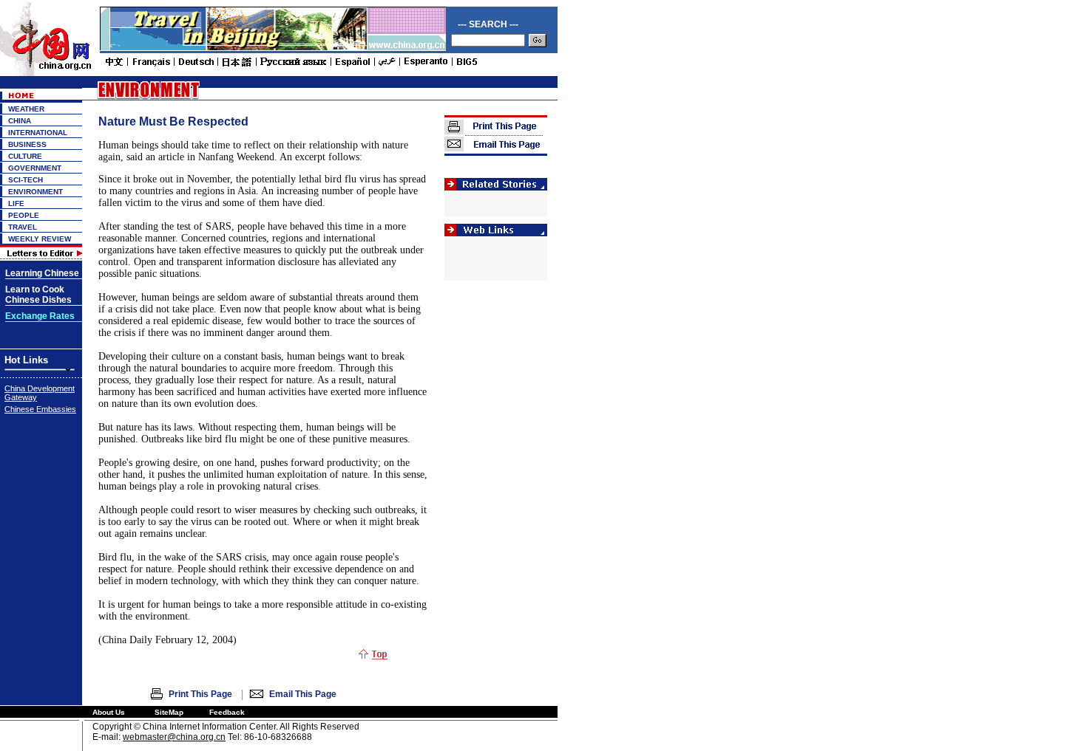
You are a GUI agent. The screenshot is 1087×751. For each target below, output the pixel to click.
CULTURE (25, 156)
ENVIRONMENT (35, 192)
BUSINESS (27, 144)
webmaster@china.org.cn (174, 737)
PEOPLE (23, 215)
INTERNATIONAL (37, 132)
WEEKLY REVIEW (39, 239)
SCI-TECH (25, 180)
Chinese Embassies (40, 409)
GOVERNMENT (34, 168)
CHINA (19, 121)
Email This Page (302, 694)
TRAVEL (22, 227)
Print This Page (200, 694)
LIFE (16, 203)
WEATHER (26, 109)
